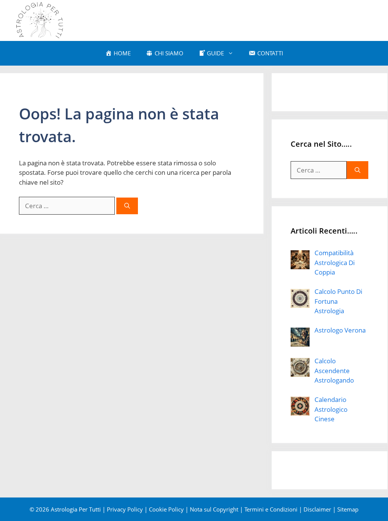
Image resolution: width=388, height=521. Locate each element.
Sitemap (347, 509)
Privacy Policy (125, 509)
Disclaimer (317, 509)
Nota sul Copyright (214, 509)
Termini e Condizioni (270, 509)
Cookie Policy (166, 509)
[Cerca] (127, 206)
